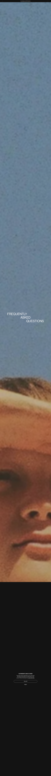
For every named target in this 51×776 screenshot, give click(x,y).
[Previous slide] (2, 1)
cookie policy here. (31, 677)
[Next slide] (48, 1)
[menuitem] (16, 4)
